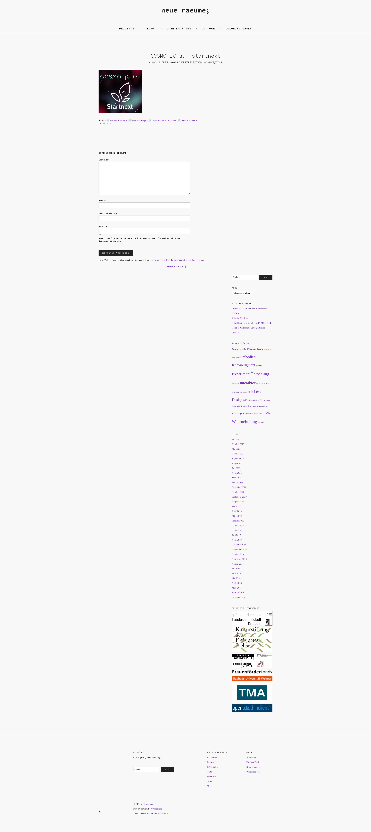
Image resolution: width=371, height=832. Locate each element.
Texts (209, 786)
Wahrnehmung (244, 421)
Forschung (260, 373)
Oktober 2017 (238, 530)
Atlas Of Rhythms (240, 318)
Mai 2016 (236, 578)
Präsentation (212, 767)
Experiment (241, 374)
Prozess (210, 762)
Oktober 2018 (238, 525)
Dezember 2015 (239, 597)
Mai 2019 (236, 506)
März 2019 (237, 516)
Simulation (246, 406)
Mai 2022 (236, 449)
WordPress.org (253, 772)
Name (102, 200)
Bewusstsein (239, 349)
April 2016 (237, 583)
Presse (268, 400)
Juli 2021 (236, 468)
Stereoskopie (253, 414)
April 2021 (237, 473)
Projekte (126, 28)
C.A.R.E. (236, 313)
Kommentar (105, 159)
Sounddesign (237, 413)
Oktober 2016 (238, 554)
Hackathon (235, 384)
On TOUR (208, 28)
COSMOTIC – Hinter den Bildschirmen (250, 308)
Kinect (268, 383)
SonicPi (255, 406)
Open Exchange (179, 28)
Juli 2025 (236, 439)
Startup (246, 413)
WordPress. (157, 809)
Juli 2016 (236, 568)
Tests (209, 772)
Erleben (259, 365)
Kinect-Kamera (237, 392)
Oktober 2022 (238, 444)
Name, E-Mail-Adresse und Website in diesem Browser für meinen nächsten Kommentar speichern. (139, 239)
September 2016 (239, 559)
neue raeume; (185, 10)
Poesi (262, 399)
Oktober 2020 (238, 492)
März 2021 (237, 478)
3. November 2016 (162, 62)
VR (268, 413)
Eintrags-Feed (252, 762)
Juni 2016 (236, 573)
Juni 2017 (236, 535)
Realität (236, 406)
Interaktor (247, 383)
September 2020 (239, 497)
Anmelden (251, 757)
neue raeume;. (147, 804)
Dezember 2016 (239, 545)
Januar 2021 (237, 482)
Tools (209, 781)
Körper (245, 392)
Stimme (262, 413)
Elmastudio (163, 813)
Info (150, 28)
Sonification (263, 406)
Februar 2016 (238, 592)
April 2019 (237, 511)
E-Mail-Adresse (108, 213)
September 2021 (239, 458)
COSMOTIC (212, 757)
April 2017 (237, 540)
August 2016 (238, 564)
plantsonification (253, 400)
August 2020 (238, 501)
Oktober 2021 (238, 454)
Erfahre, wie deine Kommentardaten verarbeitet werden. (179, 260)
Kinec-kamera (260, 384)
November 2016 (239, 549)
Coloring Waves (238, 28)
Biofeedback (255, 349)
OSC (245, 400)
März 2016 (237, 588)
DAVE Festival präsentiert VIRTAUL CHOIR (252, 323)
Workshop (261, 422)
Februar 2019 (238, 521)
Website (103, 226)
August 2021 (238, 463)
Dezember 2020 (239, 487)
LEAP (250, 392)
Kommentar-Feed (254, 767)
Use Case (211, 776)
